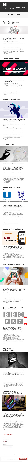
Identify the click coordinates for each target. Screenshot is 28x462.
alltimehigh (5, 172)
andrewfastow (11, 421)
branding (7, 44)
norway (18, 50)
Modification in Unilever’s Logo (12, 188)
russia (21, 50)
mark (9, 298)
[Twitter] (24, 10)
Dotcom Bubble (8, 144)
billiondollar (21, 128)
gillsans (20, 339)
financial (9, 87)
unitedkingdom (22, 51)
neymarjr (7, 385)
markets (8, 134)
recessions (13, 180)
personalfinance (5, 135)
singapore (7, 51)
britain (7, 215)
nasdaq (22, 179)
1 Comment (5, 94)
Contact (23, 8)
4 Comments (5, 343)
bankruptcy (15, 421)
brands (14, 44)
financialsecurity (20, 177)
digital (14, 254)
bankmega (10, 214)
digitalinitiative (21, 254)
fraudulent (10, 425)
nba (21, 384)
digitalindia (17, 254)
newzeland (15, 134)
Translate (10, 446)
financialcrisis (13, 175)
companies (18, 129)
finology (18, 88)
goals (4, 383)
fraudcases (4, 425)
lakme (19, 219)
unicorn (23, 136)
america (21, 42)
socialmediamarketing (6, 301)
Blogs (19, 7)
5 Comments (5, 429)
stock (4, 136)
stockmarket (7, 136)
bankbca (18, 213)
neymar (4, 385)
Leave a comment (6, 53)
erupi (15, 255)
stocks (16, 136)
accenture (5, 42)
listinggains (4, 134)
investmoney (13, 340)
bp (3, 44)
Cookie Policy (22, 460)
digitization (4, 255)
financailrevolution (14, 86)
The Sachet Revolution (11, 58)
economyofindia (12, 255)
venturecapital (10, 137)
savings (19, 180)
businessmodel (8, 85)
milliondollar (5, 50)
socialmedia (18, 300)
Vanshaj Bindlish (6, 41)
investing (23, 339)
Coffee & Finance (8, 9)
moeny (10, 134)
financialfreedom (17, 175)
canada (16, 85)
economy (8, 255)
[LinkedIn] (23, 10)
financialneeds (5, 88)
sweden (12, 51)
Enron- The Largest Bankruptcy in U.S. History (12, 392)
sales (15, 385)
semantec (4, 51)
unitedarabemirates (16, 51)
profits (12, 135)
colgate (21, 215)
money (12, 50)
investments (9, 340)
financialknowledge (6, 48)
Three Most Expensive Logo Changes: (11, 23)
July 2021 (4, 441)
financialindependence (14, 130)
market (4, 341)
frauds (7, 425)
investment (13, 49)
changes (18, 336)
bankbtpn (4, 214)
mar (7, 298)
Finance (18, 86)
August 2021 (5, 439)
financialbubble (8, 175)
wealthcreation (5, 138)
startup (19, 135)
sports (17, 385)
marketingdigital (15, 298)
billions (23, 43)
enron (14, 422)
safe (23, 257)
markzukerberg (18, 299)
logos (22, 49)
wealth (12, 52)
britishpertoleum (21, 44)
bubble (11, 172)
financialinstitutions (13, 176)
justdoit (12, 383)
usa (7, 52)
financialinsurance (18, 176)
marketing (11, 298)
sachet (4, 92)
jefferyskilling (5, 426)
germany (8, 49)
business (16, 84)
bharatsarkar (6, 254)
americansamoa (5, 43)
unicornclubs (5, 137)
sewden (21, 341)
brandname (10, 44)
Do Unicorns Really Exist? (12, 99)
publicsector (16, 341)
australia (15, 43)
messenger (22, 299)
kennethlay (8, 426)
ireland (17, 49)
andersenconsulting (11, 43)
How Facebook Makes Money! (14, 265)
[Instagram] (20, 10)
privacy (12, 300)
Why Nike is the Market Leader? (9, 349)
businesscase (20, 84)
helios (10, 49)
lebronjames (21, 383)
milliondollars (9, 50)
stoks (17, 427)
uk (21, 136)
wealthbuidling (17, 137)
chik (18, 85)
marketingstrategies (12, 299)
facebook (15, 294)
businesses (4, 85)
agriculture (5, 84)
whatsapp (17, 301)
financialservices (5, 178)
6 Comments (5, 259)
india (14, 257)
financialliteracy (11, 48)
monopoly (6, 300)
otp (22, 257)
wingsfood (16, 223)
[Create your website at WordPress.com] (14, 1)
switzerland (19, 427)
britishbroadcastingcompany (7, 336)
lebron (18, 383)
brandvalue (16, 44)
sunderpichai (19, 136)
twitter (13, 301)
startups (22, 135)
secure (4, 258)
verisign (9, 52)
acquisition (8, 42)
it (14, 179)
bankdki (7, 214)
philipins (9, 135)
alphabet (5, 128)
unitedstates (5, 52)
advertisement (13, 42)
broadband (21, 421)
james (10, 383)
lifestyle (4, 384)
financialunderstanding (17, 48)
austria (18, 43)
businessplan (13, 85)
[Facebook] (21, 10)
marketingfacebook (6, 299)
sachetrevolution (7, 92)
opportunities (5, 180)
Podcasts (23, 7)
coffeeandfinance (8, 86)
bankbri (21, 213)
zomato (9, 138)
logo (21, 219)
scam (22, 426)
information (6, 383)
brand (5, 44)
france (4, 179)
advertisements (17, 42)
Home (17, 7)
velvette (15, 93)
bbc (17, 335)
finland (22, 48)
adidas (9, 377)
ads (4, 293)
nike (9, 385)
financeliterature (5, 87)
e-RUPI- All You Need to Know (13, 229)
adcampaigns (6, 377)
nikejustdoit (12, 385)
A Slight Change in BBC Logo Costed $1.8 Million (13, 308)
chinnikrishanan (21, 85)
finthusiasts (4, 49)
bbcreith (19, 335)
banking (21, 43)
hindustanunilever (5, 219)
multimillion (15, 50)
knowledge (19, 49)
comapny (4, 216)
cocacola (4, 86)
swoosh (19, 385)
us (12, 93)
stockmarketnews (11, 136)
